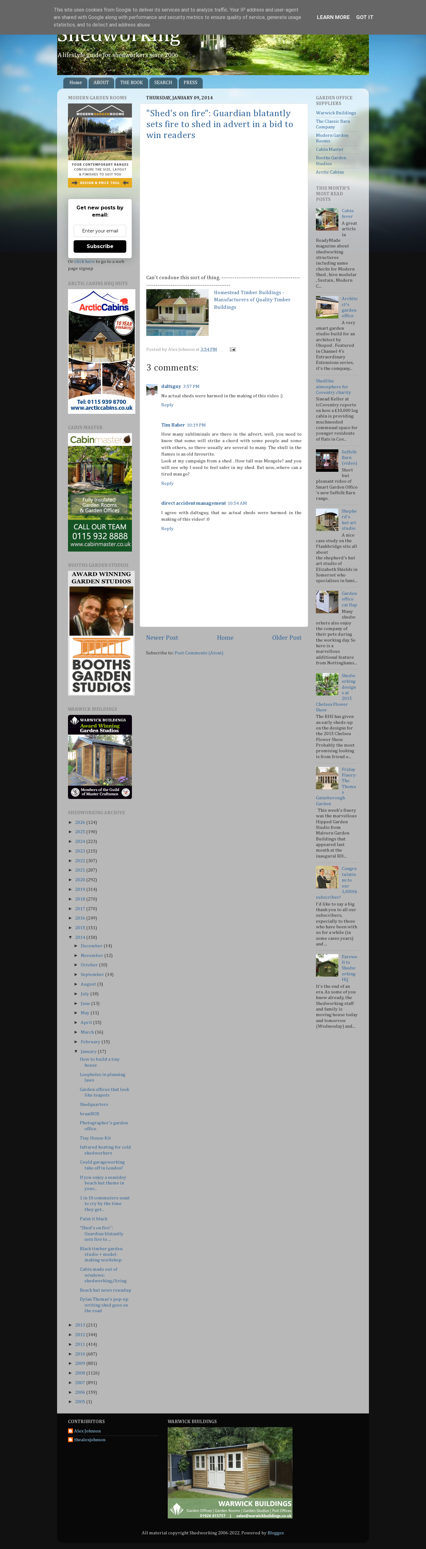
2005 (80, 1401)
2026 (80, 822)
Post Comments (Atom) (199, 653)
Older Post (287, 637)
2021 (80, 870)
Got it (365, 17)
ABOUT (101, 82)
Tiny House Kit (95, 1138)
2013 (80, 1325)
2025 (80, 831)
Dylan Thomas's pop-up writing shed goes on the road (104, 1305)
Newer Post (162, 637)
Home (76, 82)
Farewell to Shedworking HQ (349, 968)
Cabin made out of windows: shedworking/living (103, 1275)
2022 (80, 860)
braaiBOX (89, 1114)
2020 (80, 879)
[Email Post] (232, 349)
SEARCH (163, 82)
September (93, 974)
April (87, 1022)
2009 (80, 1363)
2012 (80, 1334)
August (89, 984)
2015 (80, 927)
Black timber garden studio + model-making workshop (101, 1254)
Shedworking (119, 35)
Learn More (333, 17)
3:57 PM (191, 386)
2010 (80, 1354)
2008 (80, 1373)
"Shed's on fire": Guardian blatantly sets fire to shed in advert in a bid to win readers (219, 124)
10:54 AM (237, 503)
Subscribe (100, 246)
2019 (80, 889)
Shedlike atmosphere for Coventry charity (333, 387)
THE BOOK (131, 82)
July (85, 994)
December (92, 946)
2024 (80, 841)
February (91, 1042)
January (89, 1051)
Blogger (276, 1533)
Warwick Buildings (336, 113)
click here (84, 261)
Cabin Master (330, 149)
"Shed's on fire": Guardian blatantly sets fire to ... (101, 1234)
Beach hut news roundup (105, 1290)
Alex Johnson (87, 1431)
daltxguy (171, 386)
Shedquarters (94, 1104)
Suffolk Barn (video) (349, 458)
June (86, 1003)
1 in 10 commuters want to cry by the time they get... (105, 1204)
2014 (80, 937)
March (88, 1032)
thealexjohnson (89, 1439)
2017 (80, 908)
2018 (80, 899)
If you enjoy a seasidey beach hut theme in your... (103, 1183)
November (92, 955)
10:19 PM (196, 425)
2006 (80, 1392)
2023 (80, 851)
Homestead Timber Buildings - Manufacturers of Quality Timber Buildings (252, 300)
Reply (167, 405)
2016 (80, 918)
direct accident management (193, 503)
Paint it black (93, 1219)
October (90, 965)
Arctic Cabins (330, 172)
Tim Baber (173, 425)
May (85, 1013)
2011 (80, 1344)
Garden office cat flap (349, 599)
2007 (80, 1382)
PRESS (190, 82)
